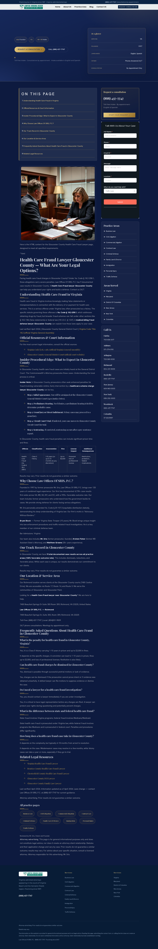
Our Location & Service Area (34, 138)
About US (67, 7)
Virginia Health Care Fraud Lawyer (42, 763)
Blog (91, 7)
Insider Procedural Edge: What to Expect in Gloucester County (48, 116)
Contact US (101, 7)
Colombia (108, 414)
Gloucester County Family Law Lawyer (44, 783)
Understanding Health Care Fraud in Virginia (40, 101)
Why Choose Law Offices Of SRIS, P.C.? (38, 123)
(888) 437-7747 (110, 2)
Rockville (107, 375)
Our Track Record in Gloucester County (39, 131)
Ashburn (107, 345)
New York (108, 394)
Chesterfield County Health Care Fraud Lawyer (48, 773)
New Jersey (108, 385)
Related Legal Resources (33, 154)
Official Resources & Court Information (38, 108)
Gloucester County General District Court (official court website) (55, 354)
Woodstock (108, 404)
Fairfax (106, 336)
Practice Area (80, 7)
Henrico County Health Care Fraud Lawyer (46, 768)
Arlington (107, 355)
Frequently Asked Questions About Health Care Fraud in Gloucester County (53, 146)
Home (57, 7)
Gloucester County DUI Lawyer (41, 778)
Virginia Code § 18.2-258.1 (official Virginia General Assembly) (53, 349)
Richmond (108, 365)
